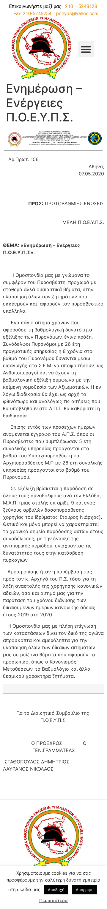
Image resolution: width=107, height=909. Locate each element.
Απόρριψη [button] (85, 889)
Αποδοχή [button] (56, 889)
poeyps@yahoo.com (77, 13)
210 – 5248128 (81, 6)
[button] (86, 49)
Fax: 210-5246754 (32, 13)
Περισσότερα (53, 900)
